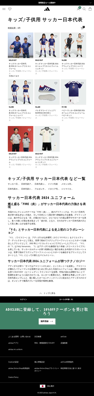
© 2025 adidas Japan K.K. (47, 393)
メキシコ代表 (66, 184)
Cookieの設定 (13, 362)
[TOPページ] (47, 10)
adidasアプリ (13, 343)
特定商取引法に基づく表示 (71, 368)
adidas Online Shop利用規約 (19, 368)
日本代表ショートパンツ (39, 184)
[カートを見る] (90, 9)
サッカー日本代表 (13, 184)
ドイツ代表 (53, 184)
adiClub (63, 337)
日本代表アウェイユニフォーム (26, 184)
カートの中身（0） (66, 299)
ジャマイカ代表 (66, 189)
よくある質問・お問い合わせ (19, 337)
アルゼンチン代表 (39, 189)
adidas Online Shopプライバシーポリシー (46, 370)
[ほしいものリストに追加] (29, 36)
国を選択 (50, 386)
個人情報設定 (39, 362)
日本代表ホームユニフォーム (13, 189)
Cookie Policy (13, 377)
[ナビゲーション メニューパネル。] (4, 9)
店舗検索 (64, 343)
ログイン (23, 299)
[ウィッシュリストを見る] (10, 9)
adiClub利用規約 (67, 362)
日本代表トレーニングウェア (26, 189)
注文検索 (37, 337)
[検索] (84, 9)
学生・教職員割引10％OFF (44, 343)
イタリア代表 (53, 189)
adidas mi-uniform (15, 349)
